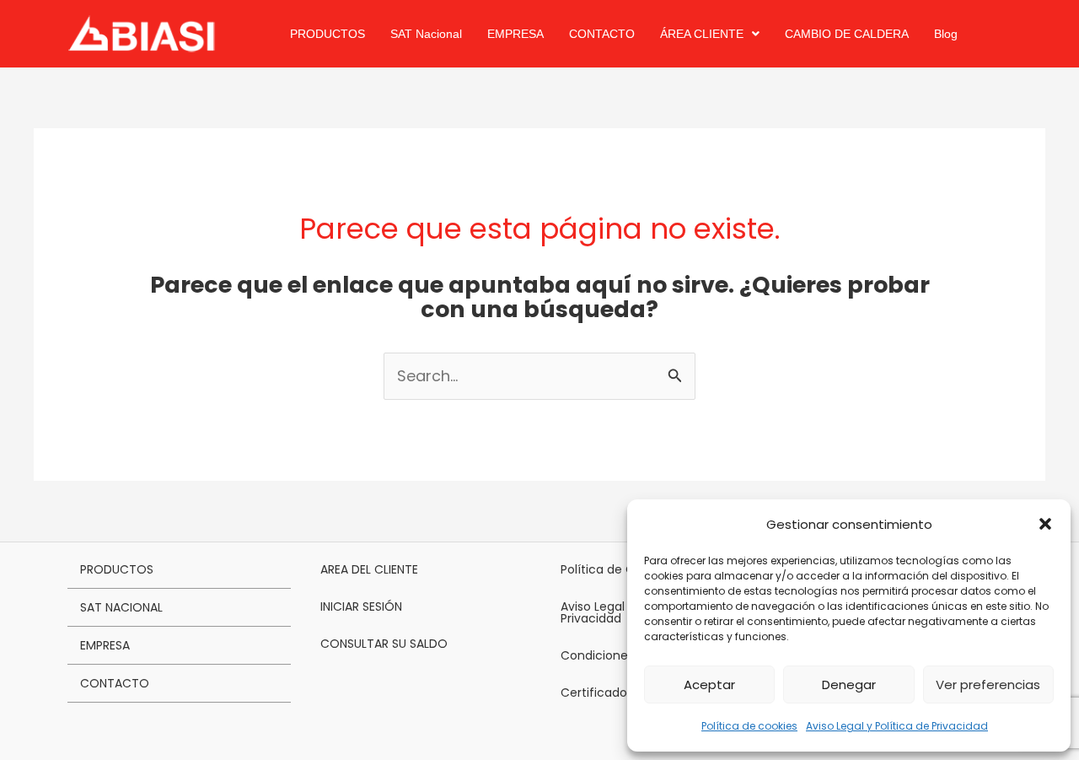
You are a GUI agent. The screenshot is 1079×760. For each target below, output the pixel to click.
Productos (116, 569)
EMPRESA (515, 33)
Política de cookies (749, 726)
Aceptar (709, 684)
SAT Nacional (426, 33)
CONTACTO (602, 33)
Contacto (114, 683)
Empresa (105, 645)
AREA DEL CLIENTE (369, 569)
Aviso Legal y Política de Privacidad (897, 726)
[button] (1045, 523)
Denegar (849, 684)
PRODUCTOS (327, 33)
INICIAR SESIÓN (361, 606)
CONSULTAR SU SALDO (384, 643)
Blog (946, 33)
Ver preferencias (988, 684)
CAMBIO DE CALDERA (847, 33)
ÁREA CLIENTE (701, 33)
